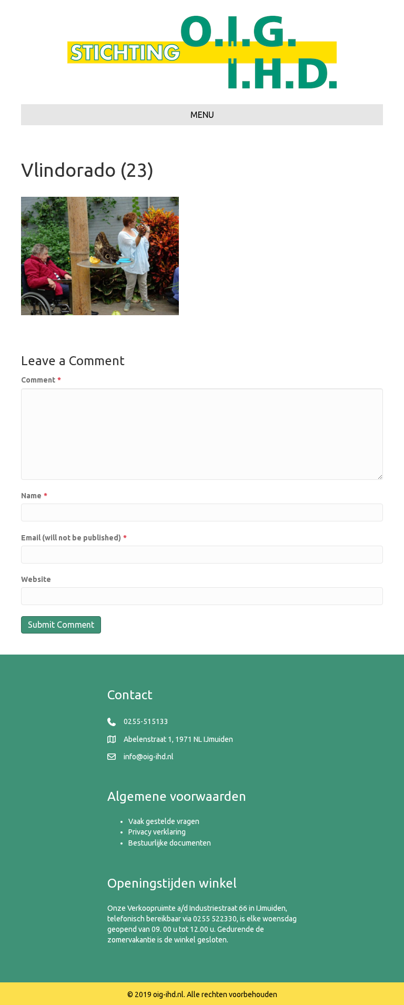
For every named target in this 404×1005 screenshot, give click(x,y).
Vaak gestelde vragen (163, 821)
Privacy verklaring (157, 832)
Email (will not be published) (74, 538)
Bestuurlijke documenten (169, 843)
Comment (41, 380)
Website (36, 579)
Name (34, 495)
